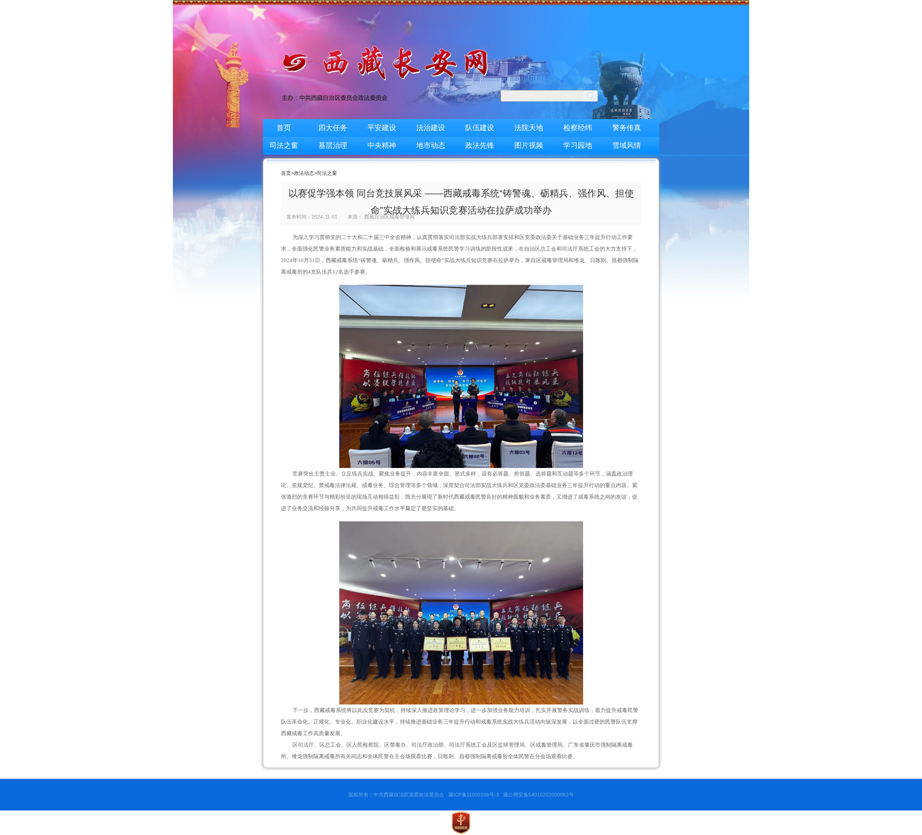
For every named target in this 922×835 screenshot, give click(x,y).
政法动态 (304, 173)
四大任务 (332, 128)
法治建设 (430, 128)
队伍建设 (479, 128)
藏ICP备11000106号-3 (473, 795)
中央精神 (381, 145)
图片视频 (528, 145)
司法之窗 (283, 145)
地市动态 (430, 145)
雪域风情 (626, 145)
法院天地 (528, 128)
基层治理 (332, 145)
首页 (284, 128)
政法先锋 (479, 145)
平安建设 (381, 128)
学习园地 (577, 145)
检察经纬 (577, 128)
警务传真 (626, 128)
